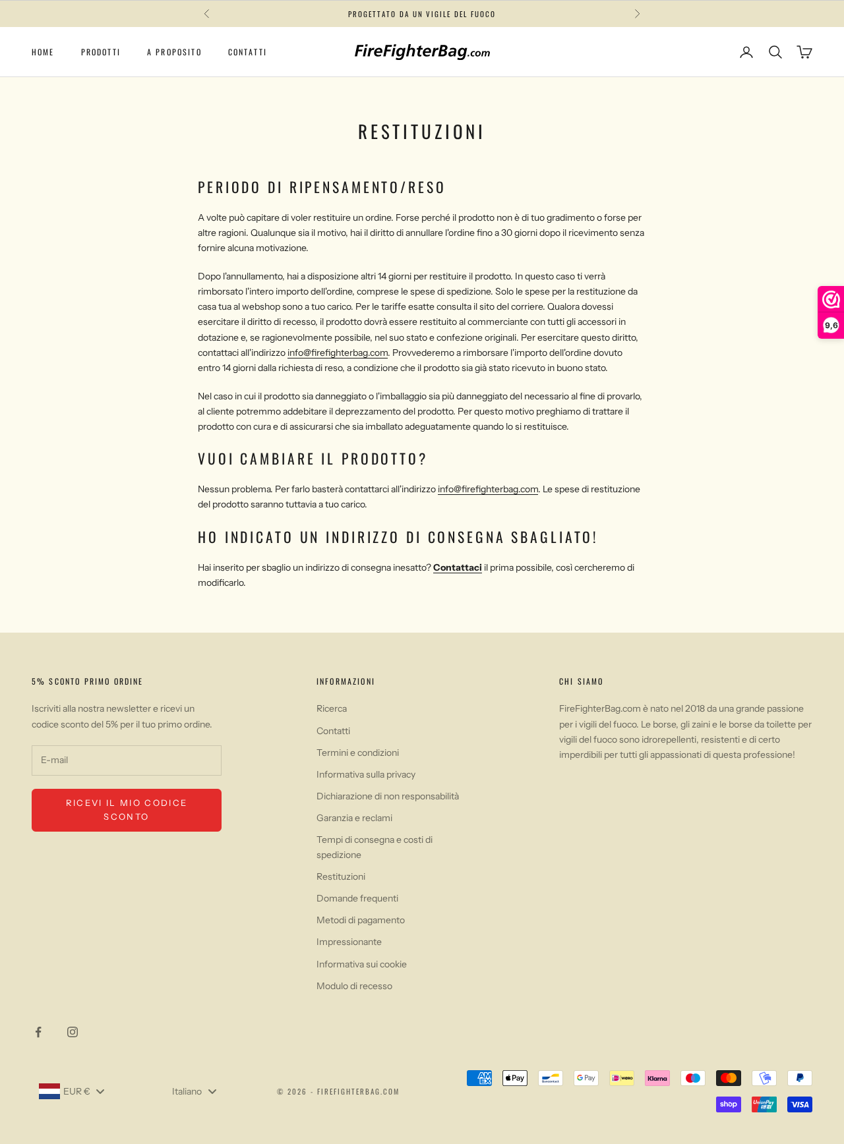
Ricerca (331, 708)
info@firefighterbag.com (337, 352)
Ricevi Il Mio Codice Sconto (127, 809)
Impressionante (349, 942)
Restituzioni (340, 876)
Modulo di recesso (354, 986)
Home (43, 51)
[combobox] (71, 1091)
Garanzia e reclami (354, 818)
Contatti (247, 51)
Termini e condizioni (357, 752)
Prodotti (101, 51)
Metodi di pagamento (360, 920)
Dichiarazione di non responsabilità (387, 796)
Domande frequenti (357, 898)
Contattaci (457, 567)
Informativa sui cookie (361, 964)
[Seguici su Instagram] (72, 1032)
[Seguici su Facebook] (38, 1032)
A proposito (174, 51)
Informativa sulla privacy (365, 774)
